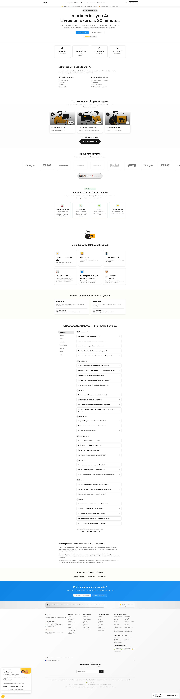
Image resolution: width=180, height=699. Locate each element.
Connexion (134, 2)
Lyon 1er (76, 576)
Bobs (99, 622)
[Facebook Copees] (52, 630)
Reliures (69, 627)
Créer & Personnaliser (87, 3)
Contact (105, 679)
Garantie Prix (85, 679)
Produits (63, 335)
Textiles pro (116, 619)
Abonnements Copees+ (119, 633)
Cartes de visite (71, 618)
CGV (80, 679)
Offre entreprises (128, 631)
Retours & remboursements (72, 679)
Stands (126, 622)
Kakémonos (116, 624)
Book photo (85, 624)
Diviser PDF (127, 639)
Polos (99, 619)
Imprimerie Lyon (91, 576)
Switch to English (171, 695)
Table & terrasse (128, 630)
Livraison (63, 332)
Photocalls (127, 624)
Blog (113, 679)
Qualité (63, 342)
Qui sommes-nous (53, 679)
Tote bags (100, 624)
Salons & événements (129, 621)
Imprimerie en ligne (119, 679)
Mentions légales (61, 679)
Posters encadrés (87, 619)
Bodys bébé (101, 630)
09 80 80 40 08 (49, 621)
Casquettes (100, 621)
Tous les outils (117, 637)
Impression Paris (127, 679)
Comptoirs (116, 622)
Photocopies (70, 625)
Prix (62, 338)
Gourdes (100, 627)
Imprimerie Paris (102, 576)
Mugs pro (116, 618)
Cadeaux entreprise (118, 616)
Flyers (69, 616)
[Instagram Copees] (49, 630)
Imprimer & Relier (72, 3)
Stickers (69, 624)
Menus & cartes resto (129, 627)
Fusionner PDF (117, 639)
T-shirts (100, 616)
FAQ (109, 679)
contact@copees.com (51, 623)
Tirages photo (86, 616)
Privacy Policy (100, 679)
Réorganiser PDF (117, 640)
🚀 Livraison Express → (120, 645)
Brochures (70, 619)
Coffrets (115, 621)
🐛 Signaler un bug (90, 682)
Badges (115, 625)
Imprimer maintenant (97, 32)
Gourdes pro (127, 618)
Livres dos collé (71, 630)
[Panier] (126, 3)
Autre (62, 354)
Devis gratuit (81, 32)
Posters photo (86, 618)
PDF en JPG (127, 640)
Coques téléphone (87, 628)
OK (101, 671)
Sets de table (116, 630)
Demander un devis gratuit (90, 141)
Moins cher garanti (117, 651)
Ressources (100, 3)
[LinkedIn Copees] (46, 630)
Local (62, 348)
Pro (62, 351)
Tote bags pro (127, 616)
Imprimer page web (118, 642)
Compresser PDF (128, 637)
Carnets (126, 619)
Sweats (100, 618)
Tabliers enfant (101, 628)
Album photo (86, 622)
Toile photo (85, 621)
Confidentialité (92, 679)
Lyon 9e (82, 576)
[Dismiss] (177, 695)
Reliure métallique (72, 633)
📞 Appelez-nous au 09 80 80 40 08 (90, 531)
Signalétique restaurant (118, 631)
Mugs (99, 625)
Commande (64, 345)
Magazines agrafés (72, 632)
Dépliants (70, 621)
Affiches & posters (72, 622)
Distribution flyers (128, 625)
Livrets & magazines (72, 628)
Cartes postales (86, 625)
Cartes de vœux (86, 627)
